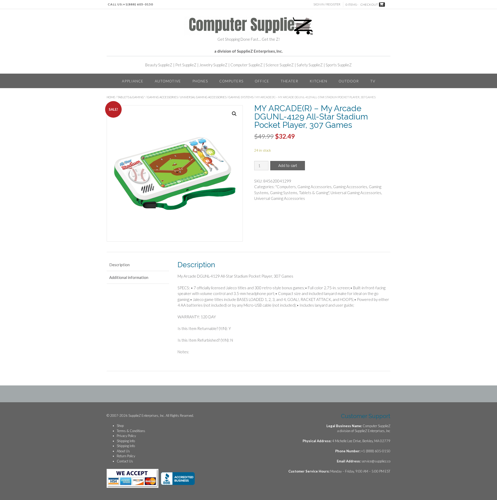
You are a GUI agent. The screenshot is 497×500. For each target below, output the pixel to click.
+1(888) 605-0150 (138, 4)
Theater (289, 81)
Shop (120, 426)
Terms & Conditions (131, 431)
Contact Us (125, 461)
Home (111, 97)
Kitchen (318, 81)
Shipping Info (126, 441)
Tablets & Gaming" (131, 97)
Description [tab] (119, 264)
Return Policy (126, 456)
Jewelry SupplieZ (213, 64)
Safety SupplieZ (310, 64)
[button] (234, 113)
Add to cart (287, 166)
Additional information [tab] (128, 277)
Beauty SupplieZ (158, 64)
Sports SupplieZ (339, 64)
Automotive (168, 81)
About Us (123, 451)
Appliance (132, 81)
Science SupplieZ (280, 64)
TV (372, 81)
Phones (200, 81)
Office (262, 81)
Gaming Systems (241, 97)
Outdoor (349, 81)
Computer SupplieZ (246, 64)
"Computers (285, 186)
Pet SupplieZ (185, 64)
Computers (231, 81)
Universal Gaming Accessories (203, 97)
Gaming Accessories (162, 97)
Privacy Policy (126, 436)
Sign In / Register (326, 4)
